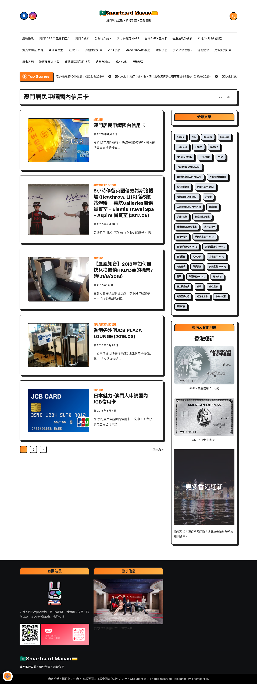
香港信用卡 (202, 296)
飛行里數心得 (183, 296)
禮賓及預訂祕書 (49, 62)
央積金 (208, 196)
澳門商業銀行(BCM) (205, 236)
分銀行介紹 (102, 38)
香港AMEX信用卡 (156, 38)
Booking (208, 137)
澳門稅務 (181, 256)
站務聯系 (181, 266)
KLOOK (214, 147)
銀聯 (199, 286)
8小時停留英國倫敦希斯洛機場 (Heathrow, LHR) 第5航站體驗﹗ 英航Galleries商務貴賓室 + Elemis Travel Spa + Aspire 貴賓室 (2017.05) (124, 203)
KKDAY (198, 147)
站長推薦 (197, 266)
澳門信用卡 (209, 226)
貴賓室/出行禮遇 (33, 50)
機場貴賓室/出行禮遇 (105, 185)
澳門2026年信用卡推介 (54, 38)
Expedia (224, 137)
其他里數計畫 (94, 50)
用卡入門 (28, 62)
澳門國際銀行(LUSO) (187, 246)
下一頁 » (158, 449)
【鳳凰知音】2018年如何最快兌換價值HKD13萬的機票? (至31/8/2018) (123, 270)
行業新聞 (138, 62)
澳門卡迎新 (82, 38)
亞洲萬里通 (56, 50)
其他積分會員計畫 (217, 177)
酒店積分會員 (183, 286)
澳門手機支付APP (128, 38)
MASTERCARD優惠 (138, 50)
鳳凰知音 (74, 50)
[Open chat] (7, 676)
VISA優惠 (114, 50)
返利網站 (203, 50)
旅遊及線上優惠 (202, 216)
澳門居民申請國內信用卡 (119, 125)
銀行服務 (98, 119)
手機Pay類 (182, 216)
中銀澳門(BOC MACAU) (188, 167)
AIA (194, 137)
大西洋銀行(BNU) (205, 186)
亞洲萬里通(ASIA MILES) (189, 177)
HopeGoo (182, 147)
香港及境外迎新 (182, 38)
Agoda (180, 137)
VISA (220, 157)
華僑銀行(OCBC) (197, 276)
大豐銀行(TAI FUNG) (187, 196)
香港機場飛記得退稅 (78, 62)
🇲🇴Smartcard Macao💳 (128, 13)
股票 (179, 276)
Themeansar (200, 679)
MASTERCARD (184, 157)
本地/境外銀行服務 (210, 38)
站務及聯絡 (103, 62)
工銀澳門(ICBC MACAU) (189, 206)
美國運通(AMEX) (217, 266)
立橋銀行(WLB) (216, 256)
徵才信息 (121, 62)
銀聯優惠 (161, 50)
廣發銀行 (213, 206)
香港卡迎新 (221, 296)
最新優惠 (28, 38)
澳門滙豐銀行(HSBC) (215, 246)
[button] (30, 634)
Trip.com (205, 157)
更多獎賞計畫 (223, 50)
